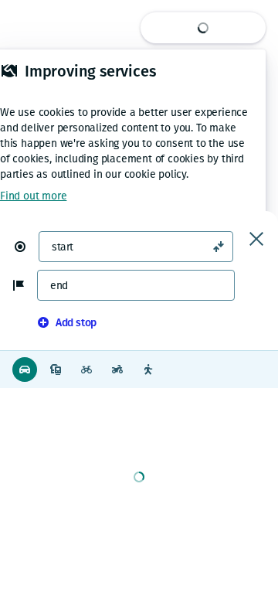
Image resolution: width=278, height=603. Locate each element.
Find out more (33, 196)
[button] (26, 246)
